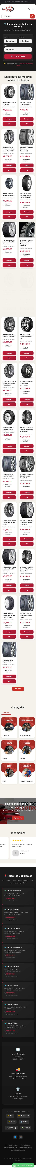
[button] (33, 8)
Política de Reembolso (10, 1147)
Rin (5, 45)
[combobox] (18, 16)
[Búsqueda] (32, 16)
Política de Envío (25, 1145)
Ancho (7, 37)
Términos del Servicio (25, 1147)
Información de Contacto (18, 1150)
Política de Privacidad (12, 1145)
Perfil (21, 37)
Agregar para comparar (8, 113)
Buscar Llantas (18, 56)
